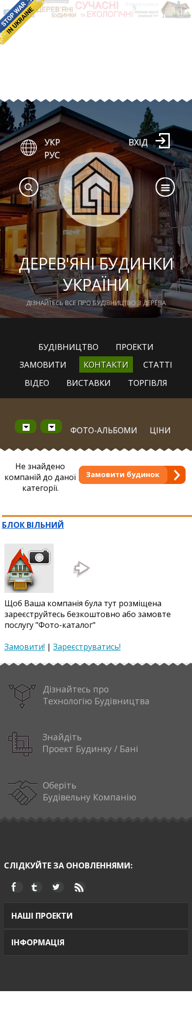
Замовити (43, 364)
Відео (37, 382)
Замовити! (24, 646)
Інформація (37, 942)
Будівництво (68, 346)
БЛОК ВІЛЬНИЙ (33, 524)
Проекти (135, 346)
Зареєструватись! (87, 646)
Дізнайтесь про (96, 695)
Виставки (88, 382)
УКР (52, 142)
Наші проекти (42, 915)
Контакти (106, 364)
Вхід (138, 142)
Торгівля (147, 382)
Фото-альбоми (103, 430)
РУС (52, 155)
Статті (157, 364)
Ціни (160, 430)
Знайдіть (90, 743)
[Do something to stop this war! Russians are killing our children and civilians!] (22, 22)
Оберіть (89, 791)
